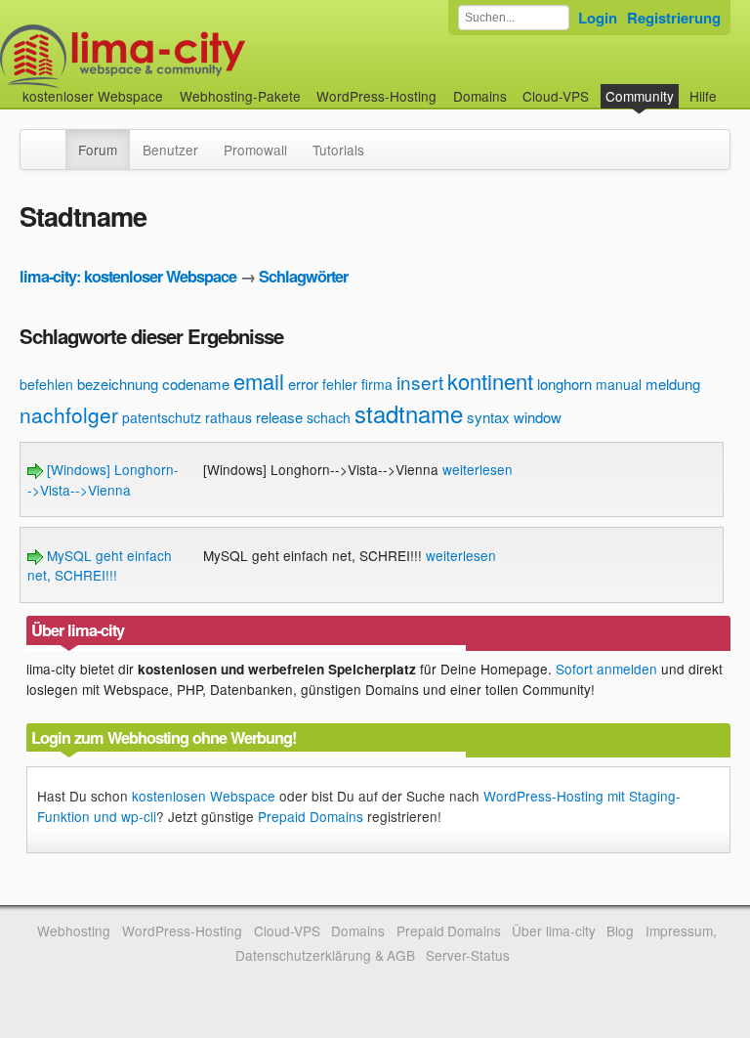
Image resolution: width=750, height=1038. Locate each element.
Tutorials (338, 149)
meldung (673, 383)
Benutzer (170, 149)
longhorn (564, 383)
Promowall (255, 149)
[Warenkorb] (732, 86)
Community (639, 96)
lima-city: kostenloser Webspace (128, 276)
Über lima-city (553, 930)
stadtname (408, 413)
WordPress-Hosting (376, 96)
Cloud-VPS (555, 96)
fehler (339, 384)
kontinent (490, 381)
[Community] (52, 140)
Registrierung (674, 17)
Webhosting (73, 930)
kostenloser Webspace (92, 96)
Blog (620, 930)
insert (419, 381)
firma (377, 384)
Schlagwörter (303, 276)
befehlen (46, 384)
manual (619, 384)
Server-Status (468, 955)
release (279, 417)
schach (329, 417)
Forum (97, 149)
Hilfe (703, 96)
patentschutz (161, 417)
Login (597, 17)
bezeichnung (117, 383)
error (303, 383)
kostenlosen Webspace (203, 795)
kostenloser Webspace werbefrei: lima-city (195, 56)
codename (195, 383)
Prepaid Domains (310, 816)
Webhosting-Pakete (240, 96)
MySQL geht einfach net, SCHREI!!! (99, 564)
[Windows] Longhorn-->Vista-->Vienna (103, 478)
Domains (480, 96)
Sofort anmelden (606, 668)
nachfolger (69, 414)
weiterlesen (477, 469)
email (258, 381)
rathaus (228, 417)
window (538, 417)
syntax (488, 417)
